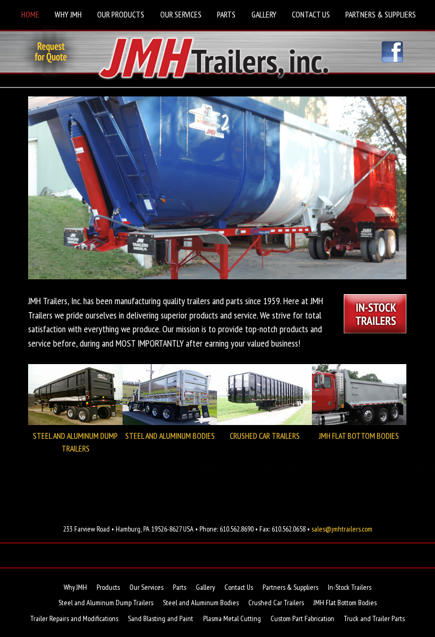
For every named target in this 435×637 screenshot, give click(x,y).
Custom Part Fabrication (302, 618)
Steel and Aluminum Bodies (201, 602)
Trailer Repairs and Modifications (74, 618)
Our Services (181, 14)
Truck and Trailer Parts (374, 618)
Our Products (120, 14)
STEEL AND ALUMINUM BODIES (170, 435)
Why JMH (68, 14)
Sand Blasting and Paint (160, 618)
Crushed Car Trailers (276, 602)
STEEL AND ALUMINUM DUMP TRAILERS (75, 442)
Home (30, 14)
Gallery (263, 14)
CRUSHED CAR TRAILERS (265, 435)
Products (108, 587)
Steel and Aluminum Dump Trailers (105, 602)
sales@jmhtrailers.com (341, 529)
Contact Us (311, 14)
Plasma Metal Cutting (232, 618)
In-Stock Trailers (349, 587)
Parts (226, 14)
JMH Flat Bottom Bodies (345, 602)
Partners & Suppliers (380, 14)
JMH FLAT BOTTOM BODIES (359, 435)
